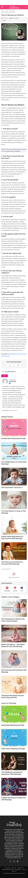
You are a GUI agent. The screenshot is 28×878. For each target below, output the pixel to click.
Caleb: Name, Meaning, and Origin (13, 749)
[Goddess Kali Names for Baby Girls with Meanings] (14, 787)
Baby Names (12, 11)
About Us (24, 869)
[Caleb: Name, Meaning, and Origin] (14, 738)
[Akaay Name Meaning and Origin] (14, 714)
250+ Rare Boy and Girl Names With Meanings (13, 671)
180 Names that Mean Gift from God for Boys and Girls (12, 696)
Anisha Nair (5, 18)
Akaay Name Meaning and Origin (12, 725)
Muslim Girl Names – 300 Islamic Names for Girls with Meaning (13, 645)
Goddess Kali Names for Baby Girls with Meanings (13, 799)
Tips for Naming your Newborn (12, 15)
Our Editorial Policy (10, 371)
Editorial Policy (20, 867)
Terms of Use (13, 867)
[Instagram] (14, 861)
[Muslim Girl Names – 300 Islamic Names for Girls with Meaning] (14, 633)
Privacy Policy (7, 867)
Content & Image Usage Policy (8, 869)
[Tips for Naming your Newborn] (14, 31)
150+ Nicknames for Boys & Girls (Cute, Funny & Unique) (13, 620)
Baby (7, 11)
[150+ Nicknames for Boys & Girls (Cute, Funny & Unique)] (14, 608)
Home (2, 11)
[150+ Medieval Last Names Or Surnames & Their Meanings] (14, 761)
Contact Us (14, 871)
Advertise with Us (18, 869)
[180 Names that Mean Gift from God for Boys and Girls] (14, 684)
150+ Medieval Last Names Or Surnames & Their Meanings (12, 773)
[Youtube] (17, 861)
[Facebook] (10, 861)
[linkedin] (10, 383)
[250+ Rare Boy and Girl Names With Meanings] (14, 659)
